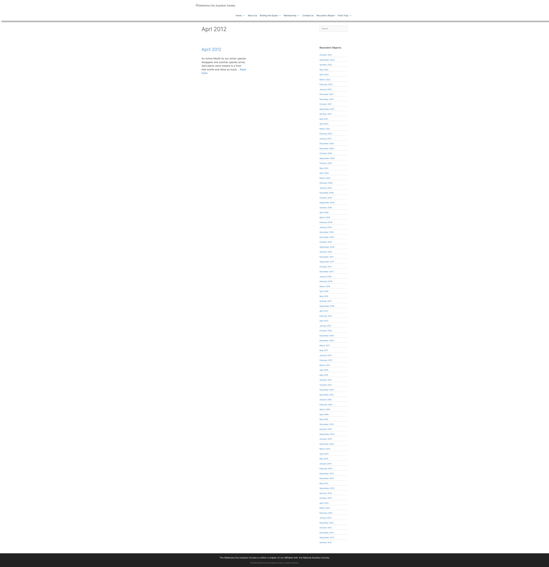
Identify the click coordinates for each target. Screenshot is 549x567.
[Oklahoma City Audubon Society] (215, 5)
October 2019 (326, 198)
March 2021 (325, 129)
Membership (290, 15)
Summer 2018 (326, 252)
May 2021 (324, 119)
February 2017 (326, 316)
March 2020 (325, 178)
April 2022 (324, 74)
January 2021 (325, 138)
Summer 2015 (326, 380)
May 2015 (324, 375)
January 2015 (325, 355)
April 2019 (324, 212)
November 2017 (327, 257)
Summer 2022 (326, 65)
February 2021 (326, 133)
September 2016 (327, 306)
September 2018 (327, 247)
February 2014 (326, 468)
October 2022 (326, 55)
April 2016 (324, 414)
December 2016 (327, 340)
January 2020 (326, 188)
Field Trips (343, 15)
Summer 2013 (326, 493)
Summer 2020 (326, 163)
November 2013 (327, 478)
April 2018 (324, 291)
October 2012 (326, 527)
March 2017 (325, 345)
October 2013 (326, 498)
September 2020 (327, 158)
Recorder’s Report (326, 15)
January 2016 (325, 399)
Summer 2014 (326, 429)
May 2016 (324, 419)
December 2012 (327, 523)
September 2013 (327, 488)
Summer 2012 (326, 542)
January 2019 (325, 227)
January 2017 (325, 326)
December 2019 (327, 193)
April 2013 (324, 503)
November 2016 (327, 335)
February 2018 (326, 281)
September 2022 (327, 60)
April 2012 (211, 49)
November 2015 (327, 390)
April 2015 (324, 370)
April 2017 (324, 311)
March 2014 (325, 449)
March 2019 (325, 217)
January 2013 (325, 518)
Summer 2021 (326, 114)
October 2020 (326, 153)
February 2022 (326, 84)
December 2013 (327, 473)
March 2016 (325, 409)
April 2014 (324, 454)
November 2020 (327, 148)
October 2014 (326, 439)
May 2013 (324, 483)
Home (239, 15)
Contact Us (308, 15)
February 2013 (326, 513)
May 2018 (324, 296)
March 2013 (325, 508)
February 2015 (326, 360)
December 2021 (327, 94)
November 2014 (327, 444)
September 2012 (327, 537)
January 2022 (326, 89)
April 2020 (324, 173)
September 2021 (327, 109)
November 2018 (327, 237)
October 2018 (326, 242)
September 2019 (327, 202)
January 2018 (325, 276)
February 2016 (326, 404)
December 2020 (327, 143)
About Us (252, 15)
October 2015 (326, 385)
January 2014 (325, 464)
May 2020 (324, 168)
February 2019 (326, 222)
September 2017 (327, 262)
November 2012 (327, 532)
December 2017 (326, 271)
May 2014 (324, 459)
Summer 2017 (326, 301)
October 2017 (326, 267)
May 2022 (324, 70)
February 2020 (326, 183)
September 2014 (327, 434)
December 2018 (327, 232)
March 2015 (325, 365)
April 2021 (324, 124)
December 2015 (327, 395)
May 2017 (324, 350)
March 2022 (325, 79)
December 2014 (327, 424)
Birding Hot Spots (269, 15)
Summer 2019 (326, 207)
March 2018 (325, 286)
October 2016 (326, 330)
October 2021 (326, 104)
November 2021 (327, 99)
